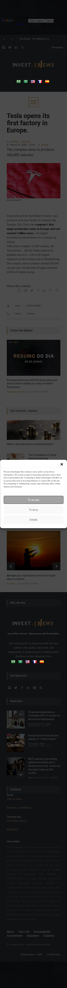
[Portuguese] (18, 82)
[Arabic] (26, 82)
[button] (61, 464)
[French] (40, 82)
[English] (33, 82)
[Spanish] (47, 82)
